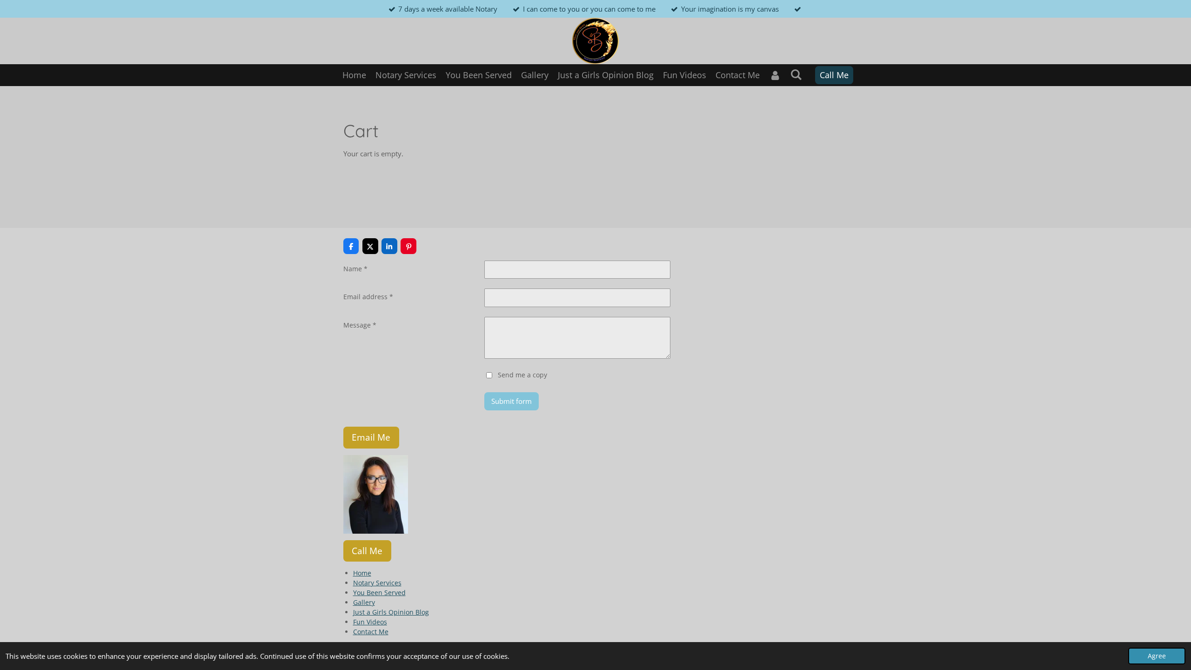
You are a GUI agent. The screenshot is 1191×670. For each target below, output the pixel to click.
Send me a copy (522, 374)
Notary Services (377, 582)
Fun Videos (370, 621)
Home (362, 573)
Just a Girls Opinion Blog (391, 612)
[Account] (774, 75)
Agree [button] (1157, 656)
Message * (359, 325)
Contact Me (370, 631)
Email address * (368, 296)
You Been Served (379, 592)
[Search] (796, 74)
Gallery (364, 602)
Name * (355, 268)
